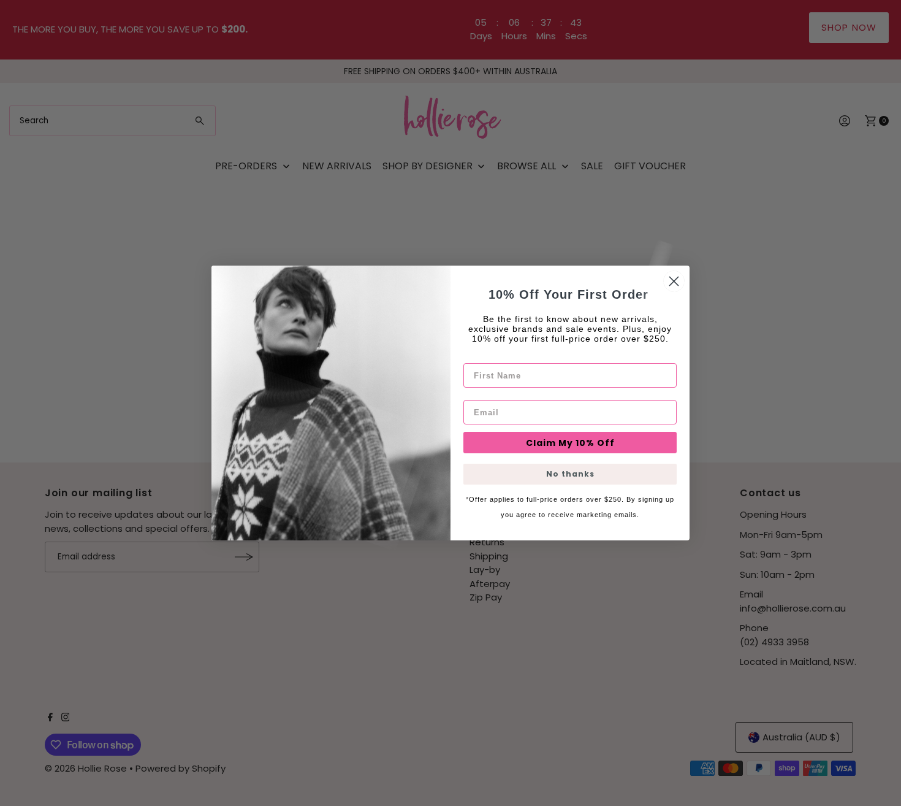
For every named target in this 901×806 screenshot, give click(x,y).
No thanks (570, 474)
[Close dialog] (674, 281)
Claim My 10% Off (570, 443)
